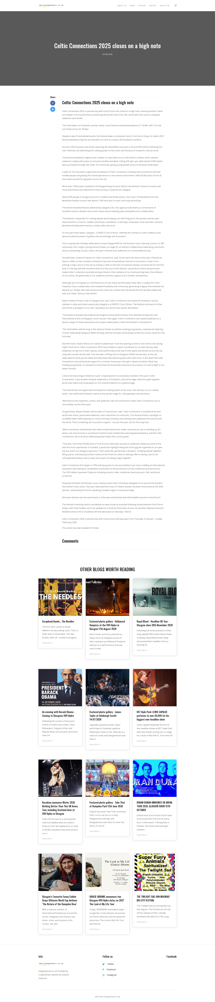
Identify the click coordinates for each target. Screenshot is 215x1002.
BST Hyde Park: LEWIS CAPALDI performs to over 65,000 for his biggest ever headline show (153, 715)
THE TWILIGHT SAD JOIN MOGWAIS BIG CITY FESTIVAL (153, 898)
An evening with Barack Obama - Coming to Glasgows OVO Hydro (58, 713)
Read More (47, 643)
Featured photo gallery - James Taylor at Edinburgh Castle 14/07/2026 (105, 715)
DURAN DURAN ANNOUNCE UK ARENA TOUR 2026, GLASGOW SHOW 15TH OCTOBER (154, 806)
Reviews (142, 5)
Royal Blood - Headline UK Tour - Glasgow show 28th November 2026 (155, 623)
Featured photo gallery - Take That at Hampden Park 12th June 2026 (107, 804)
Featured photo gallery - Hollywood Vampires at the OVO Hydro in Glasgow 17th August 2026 (107, 625)
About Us (122, 5)
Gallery (152, 5)
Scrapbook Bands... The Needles (58, 621)
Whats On (164, 5)
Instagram (112, 975)
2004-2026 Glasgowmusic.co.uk (107, 996)
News (132, 5)
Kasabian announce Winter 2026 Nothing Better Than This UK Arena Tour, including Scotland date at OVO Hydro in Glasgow (60, 808)
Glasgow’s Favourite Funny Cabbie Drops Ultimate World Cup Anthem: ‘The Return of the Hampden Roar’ (60, 900)
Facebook (111, 969)
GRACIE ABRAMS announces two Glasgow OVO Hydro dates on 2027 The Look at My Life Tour (106, 900)
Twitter (110, 964)
